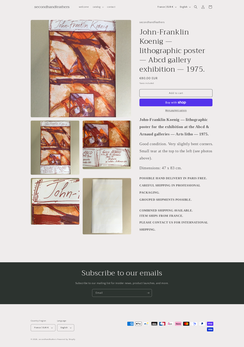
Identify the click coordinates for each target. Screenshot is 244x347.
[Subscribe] (148, 293)
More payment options (176, 110)
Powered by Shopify (66, 339)
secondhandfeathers (48, 339)
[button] (98, 6)
